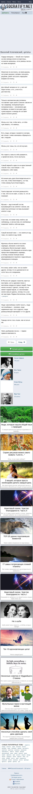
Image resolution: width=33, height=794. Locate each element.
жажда (3, 746)
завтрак (22, 751)
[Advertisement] (16, 32)
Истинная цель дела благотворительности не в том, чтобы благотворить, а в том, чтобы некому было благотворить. (16, 180)
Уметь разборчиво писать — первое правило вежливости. (13, 332)
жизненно (16, 750)
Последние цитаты (16, 777)
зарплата (9, 755)
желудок (4, 748)
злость (13, 758)
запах (25, 753)
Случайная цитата (17, 354)
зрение (9, 761)
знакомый (4, 760)
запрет (3, 755)
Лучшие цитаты (17, 349)
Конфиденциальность (16, 775)
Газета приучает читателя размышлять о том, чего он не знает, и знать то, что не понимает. (15, 193)
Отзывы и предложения (17, 779)
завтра (17, 751)
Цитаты (3, 2)
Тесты (19, 2)
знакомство (23, 758)
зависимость (5, 751)
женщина (13, 748)
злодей (8, 758)
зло (27, 756)
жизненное (23, 750)
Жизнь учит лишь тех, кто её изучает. (14, 146)
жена (9, 748)
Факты (14, 2)
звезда (28, 755)
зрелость (4, 761)
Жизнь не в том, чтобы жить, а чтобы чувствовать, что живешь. (14, 123)
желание (18, 746)
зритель (15, 761)
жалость (9, 746)
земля (14, 756)
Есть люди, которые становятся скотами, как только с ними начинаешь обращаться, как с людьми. (16, 135)
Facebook (17, 781)
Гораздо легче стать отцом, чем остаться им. (15, 321)
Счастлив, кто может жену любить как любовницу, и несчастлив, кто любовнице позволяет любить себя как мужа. (16, 221)
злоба (3, 758)
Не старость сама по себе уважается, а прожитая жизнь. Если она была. (14, 155)
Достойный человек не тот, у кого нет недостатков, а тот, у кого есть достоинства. (14, 89)
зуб (19, 761)
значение (15, 760)
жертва (19, 748)
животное (4, 750)
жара (13, 746)
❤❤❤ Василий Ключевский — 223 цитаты (19, 768)
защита (23, 755)
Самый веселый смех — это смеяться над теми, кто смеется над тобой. (16, 233)
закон (11, 753)
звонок (3, 756)
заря (14, 755)
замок (15, 753)
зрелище (26, 760)
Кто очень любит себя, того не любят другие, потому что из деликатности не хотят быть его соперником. (14, 269)
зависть (12, 751)
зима (24, 756)
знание (10, 760)
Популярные (15, 13)
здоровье (9, 756)
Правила (16, 773)
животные (10, 750)
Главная (4, 768)
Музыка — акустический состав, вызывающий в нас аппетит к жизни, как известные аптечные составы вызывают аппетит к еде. (15, 207)
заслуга (18, 755)
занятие (21, 753)
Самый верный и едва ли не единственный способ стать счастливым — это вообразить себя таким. (16, 167)
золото (21, 760)
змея (17, 758)
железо (24, 746)
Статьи (9, 2)
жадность (27, 745)
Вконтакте (17, 783)
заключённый (5, 753)
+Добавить (5, 13)
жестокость (26, 748)
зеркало (19, 756)
